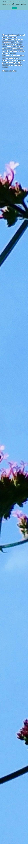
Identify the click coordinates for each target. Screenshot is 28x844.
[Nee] (26, 5)
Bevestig (14, 7)
